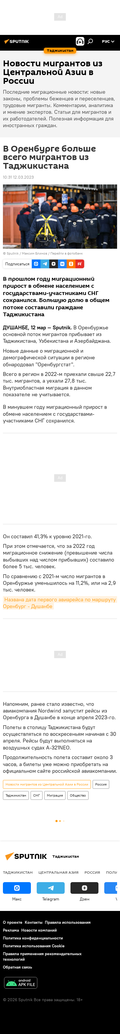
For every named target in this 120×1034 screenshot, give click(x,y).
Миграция (55, 795)
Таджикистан (16, 795)
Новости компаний (39, 930)
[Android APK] (20, 983)
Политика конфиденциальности (33, 938)
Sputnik (13, 253)
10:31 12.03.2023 (18, 177)
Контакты (34, 922)
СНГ (36, 795)
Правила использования (68, 922)
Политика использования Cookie (34, 945)
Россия (101, 784)
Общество (78, 795)
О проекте (12, 922)
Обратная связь (17, 967)
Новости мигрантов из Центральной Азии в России (47, 784)
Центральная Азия (58, 872)
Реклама (11, 930)
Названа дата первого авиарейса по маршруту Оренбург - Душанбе (60, 603)
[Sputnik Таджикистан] (17, 43)
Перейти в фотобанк (66, 253)
